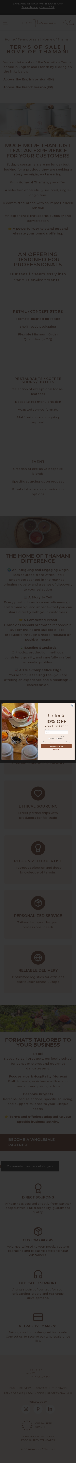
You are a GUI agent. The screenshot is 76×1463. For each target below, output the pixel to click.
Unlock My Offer (56, 746)
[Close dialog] (72, 705)
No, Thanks (56, 749)
